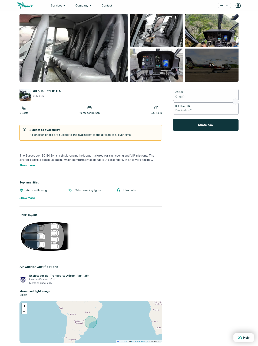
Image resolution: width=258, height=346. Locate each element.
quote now (205, 125)
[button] (24, 305)
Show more (27, 165)
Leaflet (123, 341)
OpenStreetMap (139, 341)
